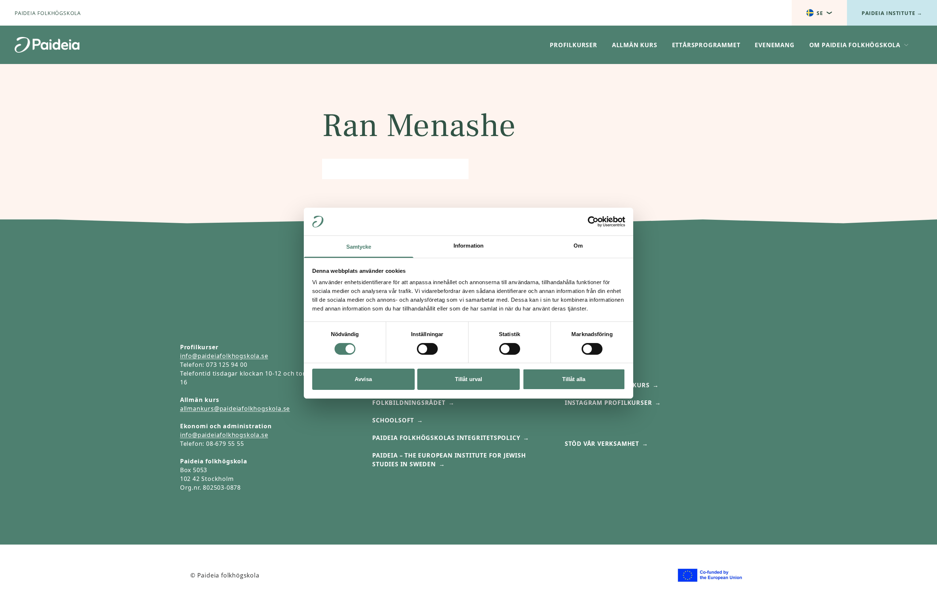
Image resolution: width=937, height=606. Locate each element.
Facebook (582, 368)
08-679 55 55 (225, 444)
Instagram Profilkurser (608, 403)
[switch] (427, 349)
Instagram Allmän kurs (607, 385)
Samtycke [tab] (359, 247)
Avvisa (363, 379)
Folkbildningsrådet (408, 403)
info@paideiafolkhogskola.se (224, 356)
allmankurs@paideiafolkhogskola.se (235, 408)
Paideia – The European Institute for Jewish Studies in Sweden (449, 459)
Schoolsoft (393, 420)
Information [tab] (468, 245)
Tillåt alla (573, 379)
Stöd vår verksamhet (602, 444)
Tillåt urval (468, 379)
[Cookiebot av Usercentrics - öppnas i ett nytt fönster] (593, 221)
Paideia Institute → (892, 13)
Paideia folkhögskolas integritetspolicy (446, 438)
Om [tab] (578, 245)
